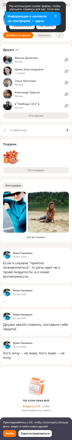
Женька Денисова (26, 58)
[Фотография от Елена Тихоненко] (14, 212)
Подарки (10, 144)
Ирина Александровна (29, 69)
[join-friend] (66, 59)
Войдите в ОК (31, 406)
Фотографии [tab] (13, 185)
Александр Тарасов (27, 92)
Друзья (8, 50)
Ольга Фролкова (25, 81)
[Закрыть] (56, 16)
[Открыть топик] (36, 270)
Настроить (46, 25)
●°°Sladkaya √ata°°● (27, 104)
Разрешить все (22, 25)
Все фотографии (36, 237)
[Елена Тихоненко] (7, 255)
